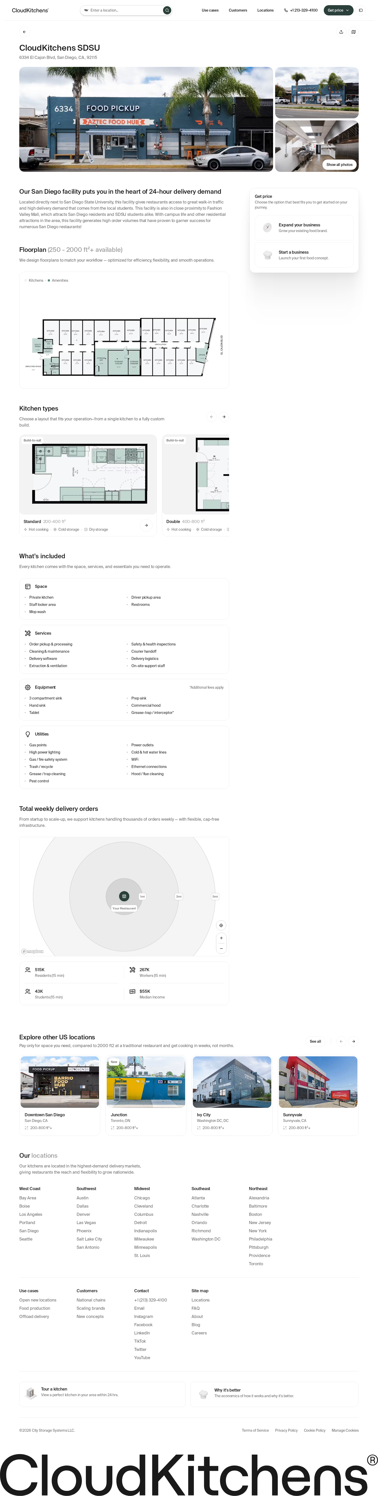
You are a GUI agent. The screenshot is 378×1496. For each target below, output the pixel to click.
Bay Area (27, 1198)
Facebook (143, 1324)
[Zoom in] (221, 938)
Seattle (25, 1239)
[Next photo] (92, 1082)
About (197, 1316)
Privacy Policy (286, 1430)
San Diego (29, 1231)
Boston (255, 1214)
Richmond (201, 1231)
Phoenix (84, 1231)
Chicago (142, 1198)
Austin (82, 1198)
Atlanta (198, 1198)
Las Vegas (86, 1222)
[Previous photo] (27, 1082)
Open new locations (37, 1300)
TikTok (140, 1341)
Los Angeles (30, 1214)
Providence (259, 1255)
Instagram (143, 1316)
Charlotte (200, 1206)
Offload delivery (34, 1316)
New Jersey (260, 1222)
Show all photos (340, 164)
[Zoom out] (221, 948)
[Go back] (24, 32)
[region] (124, 896)
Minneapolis (145, 1247)
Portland (27, 1222)
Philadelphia (260, 1239)
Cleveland (143, 1206)
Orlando (199, 1222)
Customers (238, 10)
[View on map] (353, 32)
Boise (24, 1206)
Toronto (256, 1264)
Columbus (144, 1214)
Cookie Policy (315, 1430)
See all (315, 1041)
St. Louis (142, 1255)
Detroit (140, 1222)
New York (258, 1231)
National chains (91, 1300)
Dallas (82, 1206)
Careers (199, 1333)
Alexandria (259, 1198)
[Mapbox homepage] (32, 951)
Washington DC (206, 1239)
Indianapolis (145, 1231)
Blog (196, 1324)
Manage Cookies (345, 1430)
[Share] (341, 32)
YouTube (142, 1357)
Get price (336, 10)
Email (139, 1308)
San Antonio (88, 1247)
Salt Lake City (89, 1239)
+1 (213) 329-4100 (150, 1300)
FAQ (196, 1308)
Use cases (210, 10)
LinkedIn (142, 1333)
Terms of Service (255, 1430)
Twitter (140, 1349)
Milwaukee (144, 1239)
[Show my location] (221, 925)
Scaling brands (91, 1308)
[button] (88, 485)
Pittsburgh (258, 1247)
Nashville (200, 1214)
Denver (83, 1214)
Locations (201, 1300)
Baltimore (258, 1206)
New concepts (90, 1316)
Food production (34, 1308)
